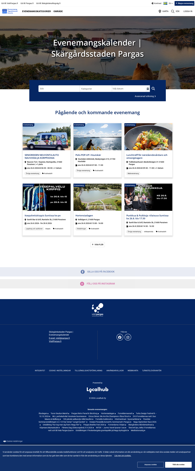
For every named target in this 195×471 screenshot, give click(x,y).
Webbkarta (133, 370)
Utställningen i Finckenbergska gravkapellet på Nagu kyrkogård (102, 430)
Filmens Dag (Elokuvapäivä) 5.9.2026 (77, 428)
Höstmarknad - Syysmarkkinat (127, 419)
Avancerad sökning (144, 96)
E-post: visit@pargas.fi (59, 338)
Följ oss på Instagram (101, 283)
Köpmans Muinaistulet (49, 428)
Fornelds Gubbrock (104, 419)
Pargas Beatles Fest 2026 (94, 425)
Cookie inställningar (14, 441)
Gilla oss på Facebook (100, 271)
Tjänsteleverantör (151, 370)
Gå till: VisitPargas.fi (9, 3)
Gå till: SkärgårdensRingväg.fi (48, 3)
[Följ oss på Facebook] (120, 337)
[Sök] (153, 88)
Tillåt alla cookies (178, 465)
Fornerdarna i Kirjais (116, 425)
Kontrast (157, 3)
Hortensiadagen (108, 413)
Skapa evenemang (185, 3)
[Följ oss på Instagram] (128, 337)
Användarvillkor (115, 370)
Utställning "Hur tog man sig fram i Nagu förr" (61, 425)
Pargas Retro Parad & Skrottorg (84, 413)
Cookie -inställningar (60, 370)
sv (171, 2)
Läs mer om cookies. (122, 456)
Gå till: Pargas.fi (27, 3)
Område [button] (58, 11)
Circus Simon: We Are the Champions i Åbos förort (109, 416)
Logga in (187, 11)
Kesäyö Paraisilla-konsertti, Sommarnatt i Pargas (110, 422)
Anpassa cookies (150, 465)
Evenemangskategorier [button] (36, 11)
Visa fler (99, 244)
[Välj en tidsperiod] (148, 88)
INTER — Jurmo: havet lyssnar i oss (110, 428)
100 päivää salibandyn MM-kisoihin (77, 419)
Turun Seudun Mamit (59, 413)
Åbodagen (43, 413)
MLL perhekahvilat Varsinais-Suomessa (68, 416)
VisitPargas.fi (55, 341)
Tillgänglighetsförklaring (88, 370)
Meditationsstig (137, 430)
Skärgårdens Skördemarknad (140, 425)
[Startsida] (10, 11)
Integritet (40, 370)
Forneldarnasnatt (125, 413)
